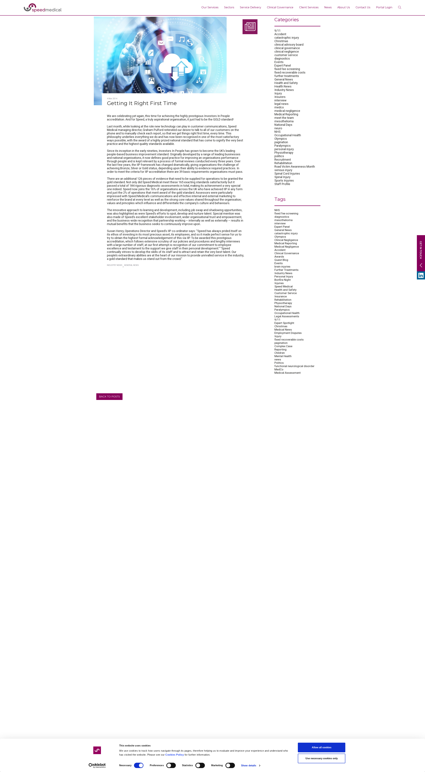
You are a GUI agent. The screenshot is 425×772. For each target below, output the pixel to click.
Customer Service (285, 293)
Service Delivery (250, 7)
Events (279, 62)
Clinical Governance (280, 7)
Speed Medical (283, 286)
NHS (277, 131)
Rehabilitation (283, 163)
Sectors (229, 7)
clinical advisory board (288, 44)
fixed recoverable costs (289, 72)
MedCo (278, 369)
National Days (283, 124)
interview (280, 100)
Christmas (281, 41)
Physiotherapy (283, 152)
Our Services (209, 7)
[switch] (171, 765)
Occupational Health (287, 135)
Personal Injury (283, 276)
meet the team (284, 117)
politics (279, 156)
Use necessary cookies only (321, 758)
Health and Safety (286, 83)
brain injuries (282, 266)
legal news (281, 104)
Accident (280, 34)
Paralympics (282, 145)
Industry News (114, 265)
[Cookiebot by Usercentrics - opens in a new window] (97, 765)
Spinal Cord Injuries (287, 173)
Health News (283, 86)
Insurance (280, 296)
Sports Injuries (284, 180)
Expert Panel (282, 65)
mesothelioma (284, 121)
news (277, 359)
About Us (343, 7)
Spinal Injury (282, 177)
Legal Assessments (286, 316)
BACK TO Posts (109, 396)
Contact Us (363, 7)
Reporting (280, 349)
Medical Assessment (287, 372)
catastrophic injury (286, 37)
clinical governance (287, 48)
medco (279, 107)
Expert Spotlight (284, 323)
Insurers (280, 97)
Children (279, 352)
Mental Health (283, 356)
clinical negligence (286, 51)
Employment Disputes (288, 333)
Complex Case (283, 346)
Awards (279, 256)
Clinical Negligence (286, 240)
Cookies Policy (174, 754)
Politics (279, 362)
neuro (278, 128)
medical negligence (287, 111)
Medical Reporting (286, 114)
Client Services (308, 7)
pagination (281, 142)
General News (131, 265)
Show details (248, 765)
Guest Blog (281, 260)
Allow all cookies (321, 747)
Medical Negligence (286, 246)
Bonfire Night (282, 279)
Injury (278, 93)
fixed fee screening (287, 69)
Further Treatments (286, 269)
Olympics (280, 138)
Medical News (283, 329)
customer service (286, 55)
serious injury (283, 170)
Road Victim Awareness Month (294, 166)
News (328, 7)
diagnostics (282, 58)
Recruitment (282, 159)
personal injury (284, 149)
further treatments (286, 76)
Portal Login (384, 7)
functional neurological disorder (294, 366)
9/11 (277, 30)
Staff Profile (282, 184)
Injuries (279, 283)
